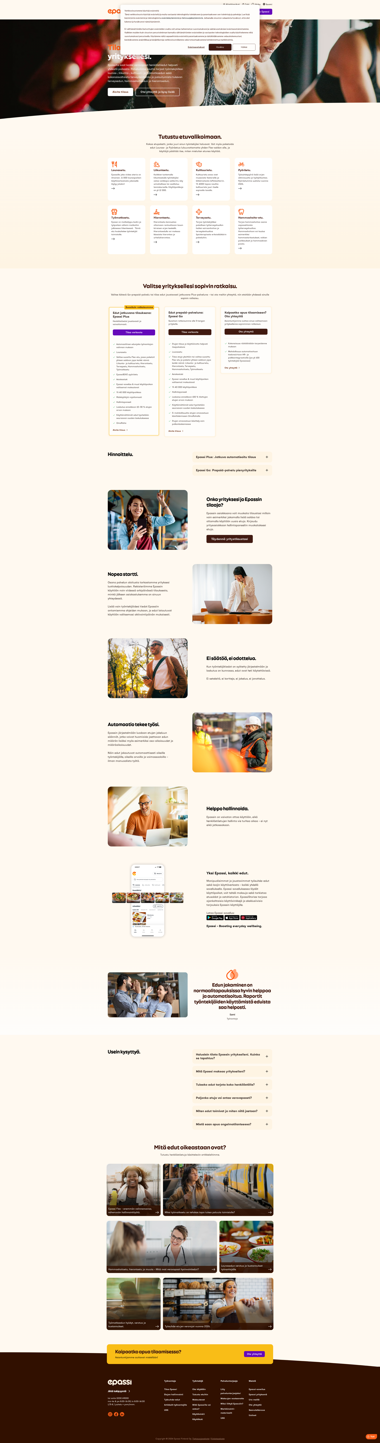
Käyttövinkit (198, 1414)
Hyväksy (220, 47)
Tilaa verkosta (134, 332)
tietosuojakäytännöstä (192, 18)
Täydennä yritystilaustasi (229, 539)
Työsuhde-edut (172, 1399)
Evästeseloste (218, 1439)
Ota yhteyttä (246, 331)
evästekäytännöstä (170, 18)
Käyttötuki (197, 1419)
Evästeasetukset (196, 47)
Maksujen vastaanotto (232, 1398)
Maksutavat (198, 1399)
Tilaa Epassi (262, 11)
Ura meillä (254, 1399)
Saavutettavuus (257, 1410)
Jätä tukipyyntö (117, 1391)
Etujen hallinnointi (173, 1394)
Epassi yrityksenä (258, 1394)
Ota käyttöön (199, 1389)
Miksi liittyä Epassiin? (232, 1403)
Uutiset (252, 1415)
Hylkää (244, 47)
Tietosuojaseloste (200, 1439)
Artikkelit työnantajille (175, 1405)
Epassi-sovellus (257, 1389)
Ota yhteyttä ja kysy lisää (158, 92)
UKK (166, 1410)
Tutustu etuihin (200, 1394)
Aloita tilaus (120, 92)
